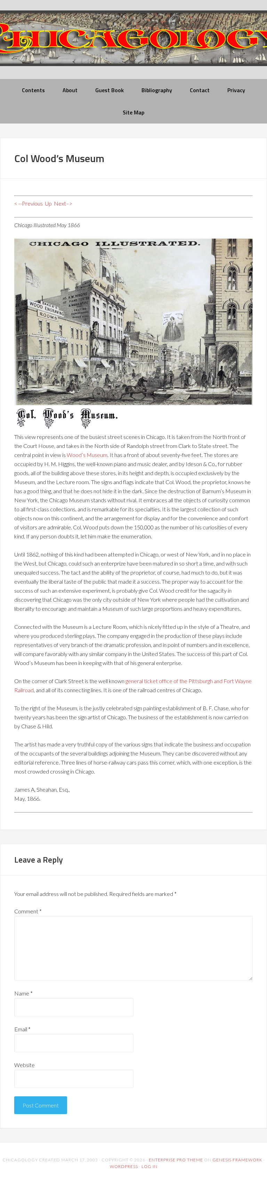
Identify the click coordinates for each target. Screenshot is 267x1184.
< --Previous (28, 203)
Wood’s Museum (87, 454)
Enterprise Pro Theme (176, 1159)
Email (22, 1029)
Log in (149, 1166)
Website (24, 1065)
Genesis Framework (237, 1159)
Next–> (63, 203)
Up (48, 203)
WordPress (124, 1166)
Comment (28, 911)
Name (23, 993)
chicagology (133, 44)
